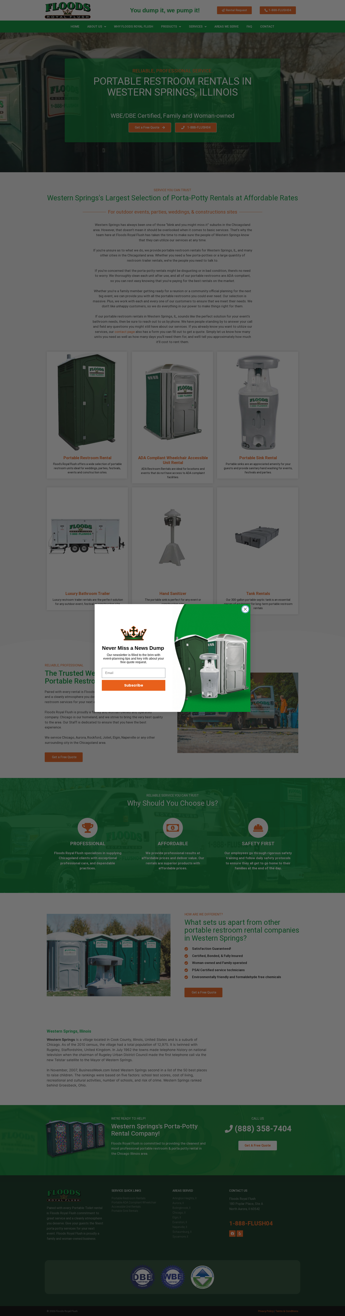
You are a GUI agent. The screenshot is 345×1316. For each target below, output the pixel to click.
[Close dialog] (245, 609)
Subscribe (133, 685)
